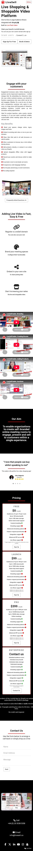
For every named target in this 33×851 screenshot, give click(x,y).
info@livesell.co (16, 835)
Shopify (14, 22)
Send (6, 769)
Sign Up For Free (9, 41)
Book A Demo (24, 41)
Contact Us (16, 690)
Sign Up (16, 547)
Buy (16, 807)
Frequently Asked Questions (16, 200)
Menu (29, 2)
